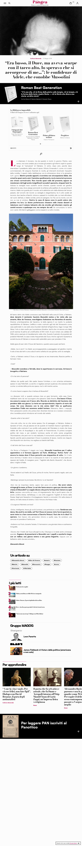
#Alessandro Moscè (18, 560)
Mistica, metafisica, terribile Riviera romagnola (28, 593)
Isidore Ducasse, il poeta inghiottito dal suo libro (29, 600)
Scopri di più (73, 843)
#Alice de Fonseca (34, 560)
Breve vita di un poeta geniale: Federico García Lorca (30, 607)
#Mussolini (24, 564)
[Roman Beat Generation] (11, 93)
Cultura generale (35, 58)
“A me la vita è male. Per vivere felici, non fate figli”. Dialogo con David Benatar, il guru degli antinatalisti (17, 694)
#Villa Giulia (27, 568)
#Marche (14, 564)
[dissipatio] (41, 631)
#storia (56, 564)
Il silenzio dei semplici (22, 587)
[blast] (41, 644)
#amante (47, 560)
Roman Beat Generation (41, 87)
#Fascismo (57, 560)
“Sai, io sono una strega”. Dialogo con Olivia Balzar (29, 614)
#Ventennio (15, 568)
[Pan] (11, 726)
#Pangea (47, 564)
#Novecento (36, 564)
